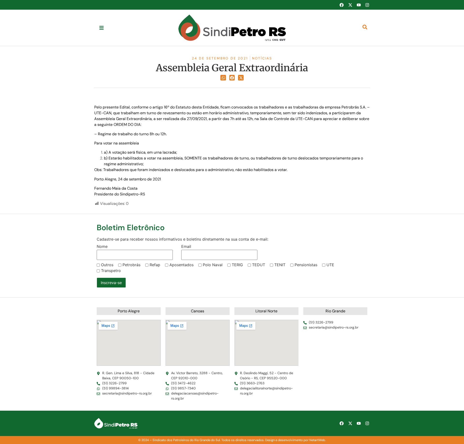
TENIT (279, 265)
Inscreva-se (111, 282)
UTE (330, 265)
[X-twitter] (350, 4)
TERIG (237, 265)
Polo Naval (213, 265)
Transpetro (111, 270)
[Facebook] (341, 4)
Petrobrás (131, 265)
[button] (223, 77)
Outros (107, 265)
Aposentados (181, 265)
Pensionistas (306, 265)
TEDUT (258, 265)
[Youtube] (358, 4)
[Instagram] (367, 4)
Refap (155, 265)
